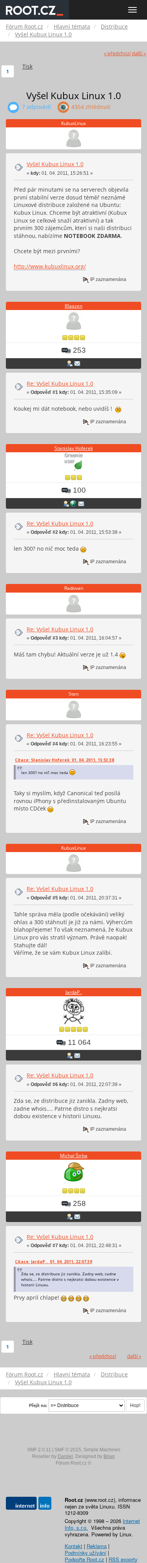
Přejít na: (38, 1405)
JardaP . (73, 992)
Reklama (97, 1546)
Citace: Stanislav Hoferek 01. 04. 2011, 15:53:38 (64, 760)
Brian (109, 1456)
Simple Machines (101, 1449)
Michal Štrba (73, 1155)
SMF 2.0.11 (39, 1449)
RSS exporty (123, 1559)
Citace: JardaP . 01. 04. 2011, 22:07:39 (53, 1261)
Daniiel (65, 1456)
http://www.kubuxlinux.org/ (50, 266)
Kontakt (73, 1546)
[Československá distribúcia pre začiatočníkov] (73, 503)
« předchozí (117, 53)
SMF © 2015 (67, 1449)
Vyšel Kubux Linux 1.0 (55, 164)
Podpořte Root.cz (84, 1559)
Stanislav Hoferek (73, 448)
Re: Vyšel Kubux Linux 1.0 (60, 383)
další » (139, 53)
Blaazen (73, 306)
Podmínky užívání (85, 1552)
